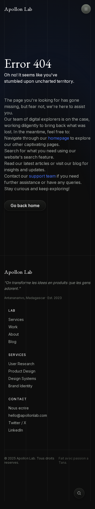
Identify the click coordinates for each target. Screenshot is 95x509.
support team (42, 176)
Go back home (25, 205)
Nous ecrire (18, 408)
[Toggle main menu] (86, 9)
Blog (12, 341)
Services (16, 319)
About (13, 334)
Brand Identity (20, 386)
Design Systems (22, 378)
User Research (21, 363)
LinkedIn (15, 430)
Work (13, 327)
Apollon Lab (18, 9)
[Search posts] (79, 493)
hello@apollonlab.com (27, 415)
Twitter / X (17, 422)
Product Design (21, 371)
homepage (58, 138)
